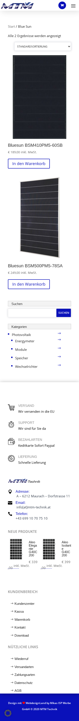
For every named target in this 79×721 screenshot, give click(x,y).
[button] (8, 713)
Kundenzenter (24, 603)
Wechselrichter (26, 366)
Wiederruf (21, 659)
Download (21, 635)
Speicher (21, 358)
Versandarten (24, 667)
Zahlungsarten (24, 675)
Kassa (19, 611)
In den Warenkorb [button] (28, 163)
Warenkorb (22, 619)
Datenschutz (23, 683)
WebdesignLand (36, 703)
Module (21, 349)
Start (11, 26)
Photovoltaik (21, 334)
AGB (18, 690)
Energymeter (24, 341)
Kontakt (19, 627)
